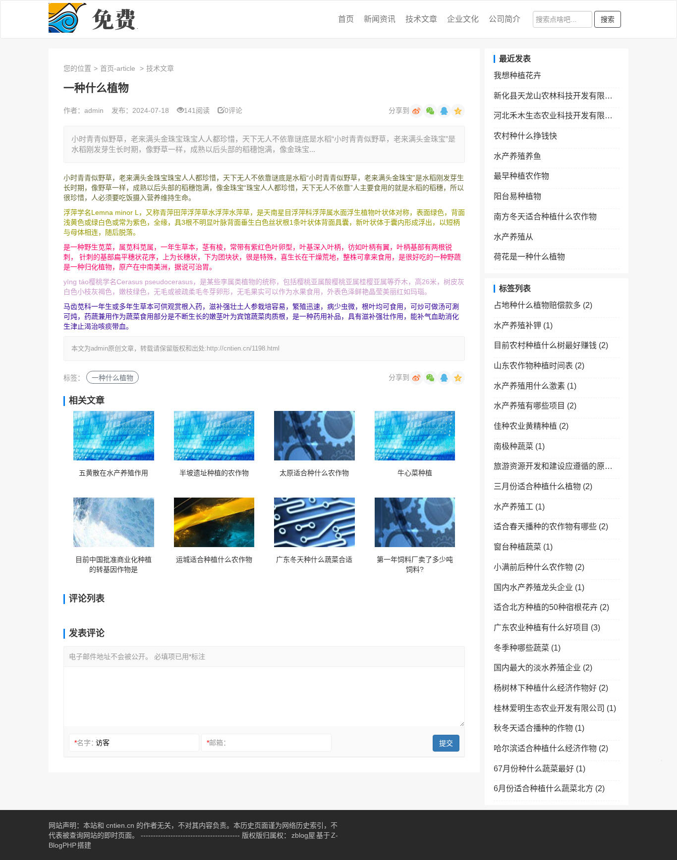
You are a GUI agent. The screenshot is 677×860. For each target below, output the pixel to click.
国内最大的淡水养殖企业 (543, 667)
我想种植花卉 (517, 75)
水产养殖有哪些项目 (535, 406)
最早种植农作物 (521, 176)
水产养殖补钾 (523, 325)
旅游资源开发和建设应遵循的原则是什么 (557, 466)
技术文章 (421, 19)
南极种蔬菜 (519, 446)
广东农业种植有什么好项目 (547, 627)
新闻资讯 (379, 19)
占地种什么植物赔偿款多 (543, 305)
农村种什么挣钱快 (525, 136)
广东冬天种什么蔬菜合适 (314, 559)
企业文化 (463, 19)
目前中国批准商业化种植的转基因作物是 (113, 564)
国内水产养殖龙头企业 (539, 587)
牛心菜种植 (414, 473)
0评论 (233, 110)
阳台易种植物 (517, 196)
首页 (346, 19)
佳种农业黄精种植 (531, 426)
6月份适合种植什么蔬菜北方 (549, 788)
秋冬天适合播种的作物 (539, 728)
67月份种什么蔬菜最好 (539, 768)
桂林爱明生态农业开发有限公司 (555, 708)
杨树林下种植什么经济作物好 (551, 688)
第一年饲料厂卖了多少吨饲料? (415, 564)
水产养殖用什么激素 (535, 386)
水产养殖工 (519, 507)
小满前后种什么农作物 (539, 567)
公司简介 (504, 19)
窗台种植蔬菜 (523, 547)
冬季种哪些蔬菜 (527, 648)
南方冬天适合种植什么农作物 (545, 216)
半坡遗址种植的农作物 (214, 473)
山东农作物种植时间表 (539, 365)
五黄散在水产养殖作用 (113, 473)
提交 (446, 743)
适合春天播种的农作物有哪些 (551, 526)
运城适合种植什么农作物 (214, 559)
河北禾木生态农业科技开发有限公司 (557, 115)
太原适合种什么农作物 (314, 473)
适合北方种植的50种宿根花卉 (551, 607)
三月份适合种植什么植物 (543, 486)
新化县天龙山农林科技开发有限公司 (557, 96)
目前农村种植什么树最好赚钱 (551, 345)
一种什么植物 (112, 378)
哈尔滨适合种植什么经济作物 (551, 748)
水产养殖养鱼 (517, 156)
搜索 (608, 19)
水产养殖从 (513, 237)
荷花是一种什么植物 (529, 257)
